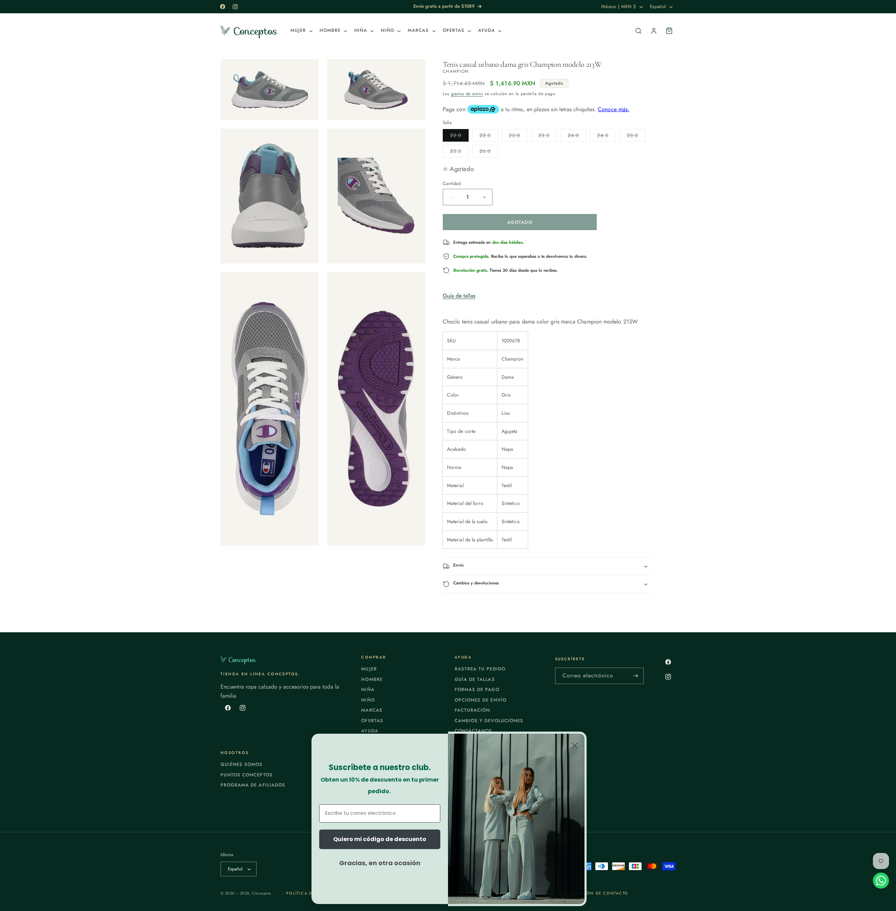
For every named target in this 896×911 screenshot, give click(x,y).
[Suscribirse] (635, 676)
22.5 (488, 136)
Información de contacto (594, 893)
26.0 (488, 152)
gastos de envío (467, 94)
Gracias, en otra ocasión (379, 863)
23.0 (518, 136)
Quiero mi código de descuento (379, 839)
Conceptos (261, 893)
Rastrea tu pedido (480, 669)
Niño (367, 700)
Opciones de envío (480, 700)
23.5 (547, 136)
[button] (300, 30)
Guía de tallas (459, 296)
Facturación (472, 710)
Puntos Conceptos (246, 774)
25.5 (459, 152)
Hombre (371, 679)
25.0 (636, 136)
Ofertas (372, 720)
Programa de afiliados (252, 785)
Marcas (371, 710)
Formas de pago (477, 689)
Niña (367, 689)
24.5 (606, 136)
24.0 (577, 136)
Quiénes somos (241, 764)
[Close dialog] (574, 745)
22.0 (459, 136)
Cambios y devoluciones (489, 720)
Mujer (369, 669)
